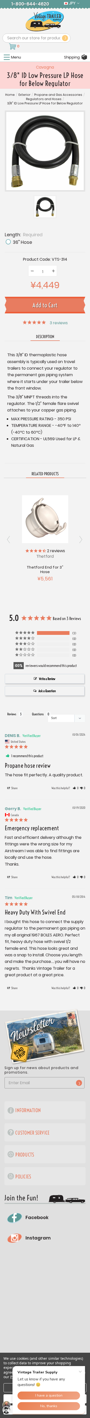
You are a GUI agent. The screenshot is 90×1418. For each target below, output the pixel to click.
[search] (65, 38)
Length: (23, 234)
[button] (75, 788)
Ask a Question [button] (47, 691)
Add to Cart (45, 518)
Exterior (24, 95)
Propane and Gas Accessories (58, 95)
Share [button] (14, 788)
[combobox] (36, 38)
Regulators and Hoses (44, 99)
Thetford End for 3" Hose (45, 569)
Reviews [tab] (11, 714)
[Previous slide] (81, 539)
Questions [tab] (38, 714)
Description (45, 336)
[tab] (45, 474)
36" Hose (22, 242)
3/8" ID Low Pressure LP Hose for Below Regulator (45, 103)
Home (10, 95)
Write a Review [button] (47, 679)
